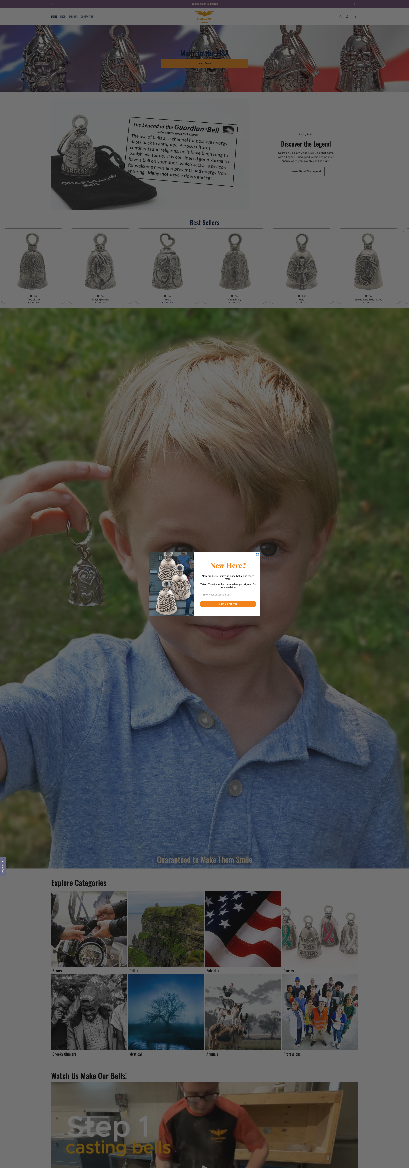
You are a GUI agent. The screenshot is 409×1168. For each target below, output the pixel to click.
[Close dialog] (257, 554)
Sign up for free (228, 604)
